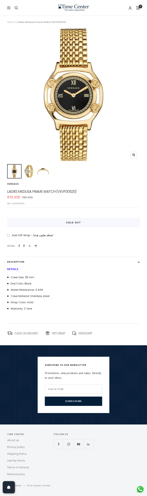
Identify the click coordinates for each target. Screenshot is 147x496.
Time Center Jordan (38, 485)
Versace (13, 183)
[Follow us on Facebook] (59, 444)
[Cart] (138, 8)
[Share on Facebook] (19, 246)
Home (10, 22)
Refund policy (16, 474)
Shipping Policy (17, 454)
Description (15, 261)
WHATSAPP (85, 333)
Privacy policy (16, 447)
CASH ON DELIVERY (26, 333)
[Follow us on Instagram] (69, 444)
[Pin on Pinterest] (24, 246)
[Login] (130, 7)
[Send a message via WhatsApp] (140, 489)
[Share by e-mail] (35, 246)
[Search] (16, 7)
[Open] (9, 487)
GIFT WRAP (58, 333)
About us (13, 440)
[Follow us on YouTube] (78, 444)
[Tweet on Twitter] (29, 246)
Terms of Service (18, 467)
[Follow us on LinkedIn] (88, 444)
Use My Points (16, 460)
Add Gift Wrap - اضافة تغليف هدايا (32, 235)
